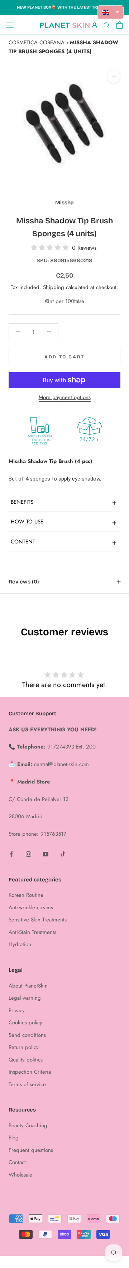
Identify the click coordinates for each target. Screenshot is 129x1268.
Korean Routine (26, 895)
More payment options (65, 397)
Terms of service (27, 1084)
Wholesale (20, 1175)
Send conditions (27, 1035)
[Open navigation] (10, 25)
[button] (111, 12)
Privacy (17, 1010)
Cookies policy (25, 1022)
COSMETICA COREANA (36, 42)
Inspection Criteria (30, 1072)
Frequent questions (31, 1150)
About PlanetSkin (28, 986)
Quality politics (26, 1060)
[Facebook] (11, 853)
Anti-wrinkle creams (31, 907)
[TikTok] (63, 853)
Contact (17, 1162)
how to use (64, 522)
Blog (14, 1138)
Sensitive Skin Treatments (38, 920)
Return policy (24, 1047)
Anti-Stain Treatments (32, 932)
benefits (64, 502)
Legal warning (25, 998)
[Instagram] (28, 853)
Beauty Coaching (28, 1125)
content (64, 542)
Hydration (20, 944)
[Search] (107, 25)
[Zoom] (114, 76)
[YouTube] (45, 853)
